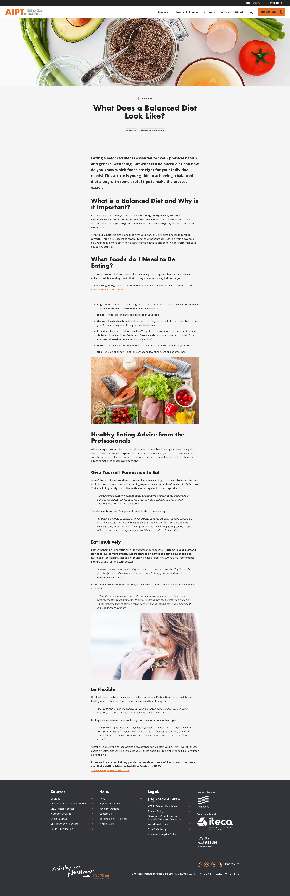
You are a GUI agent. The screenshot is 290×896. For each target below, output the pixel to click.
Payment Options (109, 809)
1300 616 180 (251, 3)
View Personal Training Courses (69, 803)
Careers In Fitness (187, 12)
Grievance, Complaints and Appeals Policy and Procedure (164, 817)
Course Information (62, 829)
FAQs (102, 798)
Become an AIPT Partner (113, 819)
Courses (163, 12)
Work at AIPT (106, 824)
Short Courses (59, 819)
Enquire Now (268, 12)
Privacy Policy (155, 811)
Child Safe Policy (157, 829)
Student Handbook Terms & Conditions (164, 800)
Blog (250, 12)
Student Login (276, 3)
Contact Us (105, 813)
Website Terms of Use (227, 874)
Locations (209, 12)
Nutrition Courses (61, 813)
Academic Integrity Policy (162, 834)
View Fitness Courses (62, 809)
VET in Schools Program (64, 824)
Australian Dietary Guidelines (107, 289)
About (239, 12)
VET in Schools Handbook (162, 806)
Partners (224, 12)
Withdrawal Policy (158, 824)
